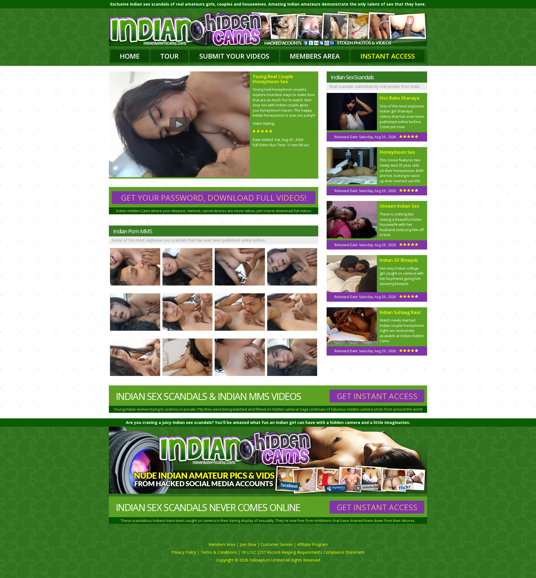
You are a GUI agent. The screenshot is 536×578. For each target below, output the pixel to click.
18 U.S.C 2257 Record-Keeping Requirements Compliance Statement (303, 552)
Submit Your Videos (234, 56)
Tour (169, 56)
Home (130, 56)
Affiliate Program (312, 544)
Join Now (248, 544)
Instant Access (387, 56)
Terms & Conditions (218, 552)
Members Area (315, 56)
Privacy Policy (183, 552)
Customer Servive (277, 544)
